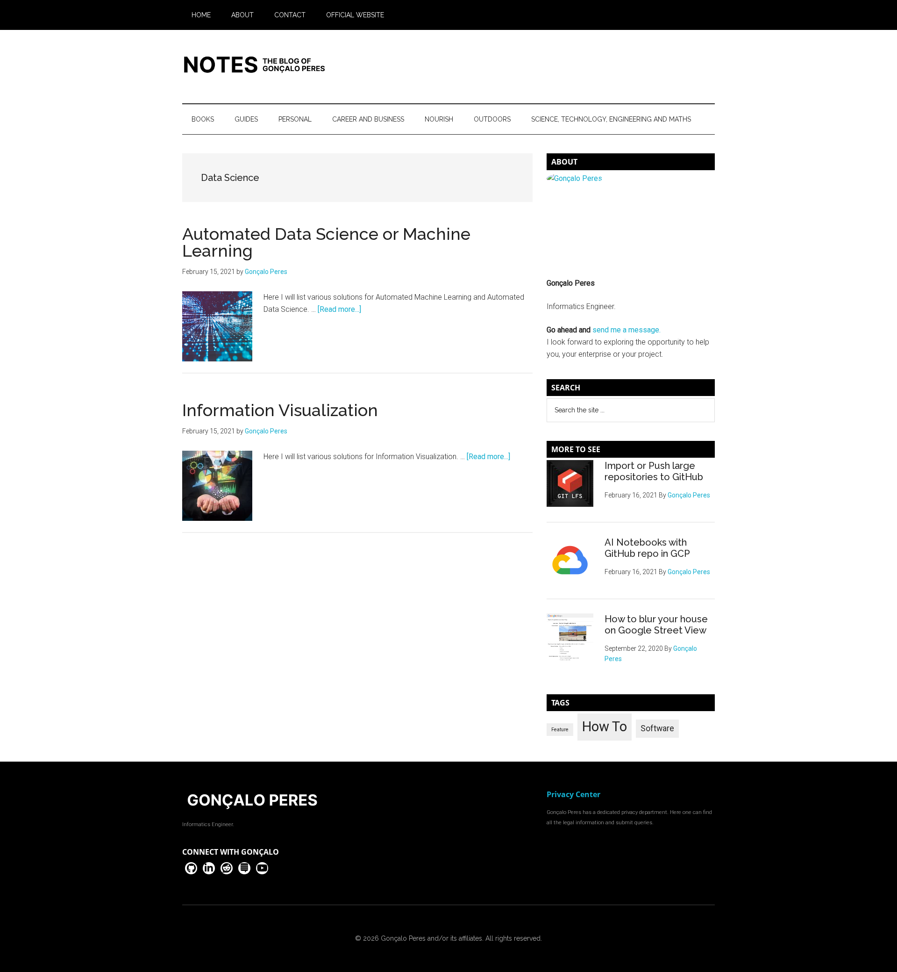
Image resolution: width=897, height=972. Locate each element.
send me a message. (626, 329)
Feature (560, 730)
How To (604, 726)
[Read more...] (339, 309)
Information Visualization (280, 410)
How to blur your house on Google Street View (656, 624)
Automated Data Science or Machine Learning (326, 242)
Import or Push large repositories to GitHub (654, 471)
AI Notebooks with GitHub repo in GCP (647, 548)
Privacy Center (573, 794)
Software (657, 728)
